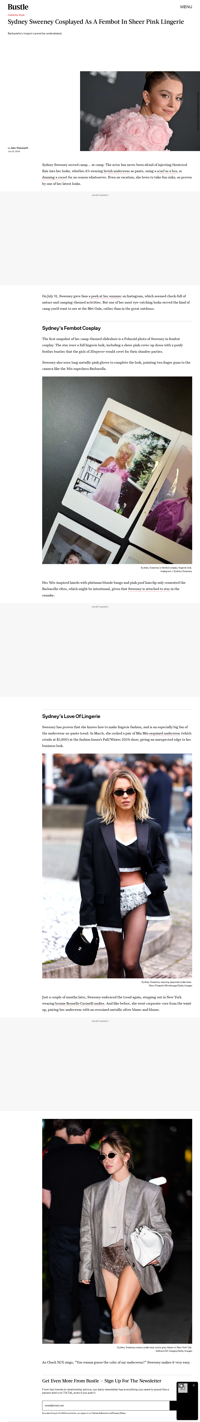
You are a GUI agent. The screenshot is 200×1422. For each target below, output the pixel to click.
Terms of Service (100, 1413)
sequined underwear (164, 733)
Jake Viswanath (19, 147)
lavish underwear (117, 171)
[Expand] (181, 1385)
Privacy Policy (119, 1413)
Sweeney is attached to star (149, 588)
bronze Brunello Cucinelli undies (79, 1003)
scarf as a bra (167, 171)
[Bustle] (18, 7)
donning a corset (54, 177)
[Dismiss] (194, 1385)
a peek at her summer (105, 296)
